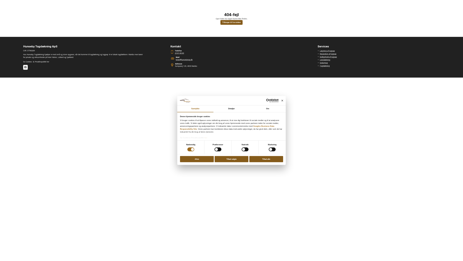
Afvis (197, 159)
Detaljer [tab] (231, 109)
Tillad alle (266, 159)
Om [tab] (267, 109)
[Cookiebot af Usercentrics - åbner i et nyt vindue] (268, 100)
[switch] (217, 149)
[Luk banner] (282, 101)
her (205, 138)
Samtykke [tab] (195, 109)
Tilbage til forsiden (231, 22)
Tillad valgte (231, 159)
